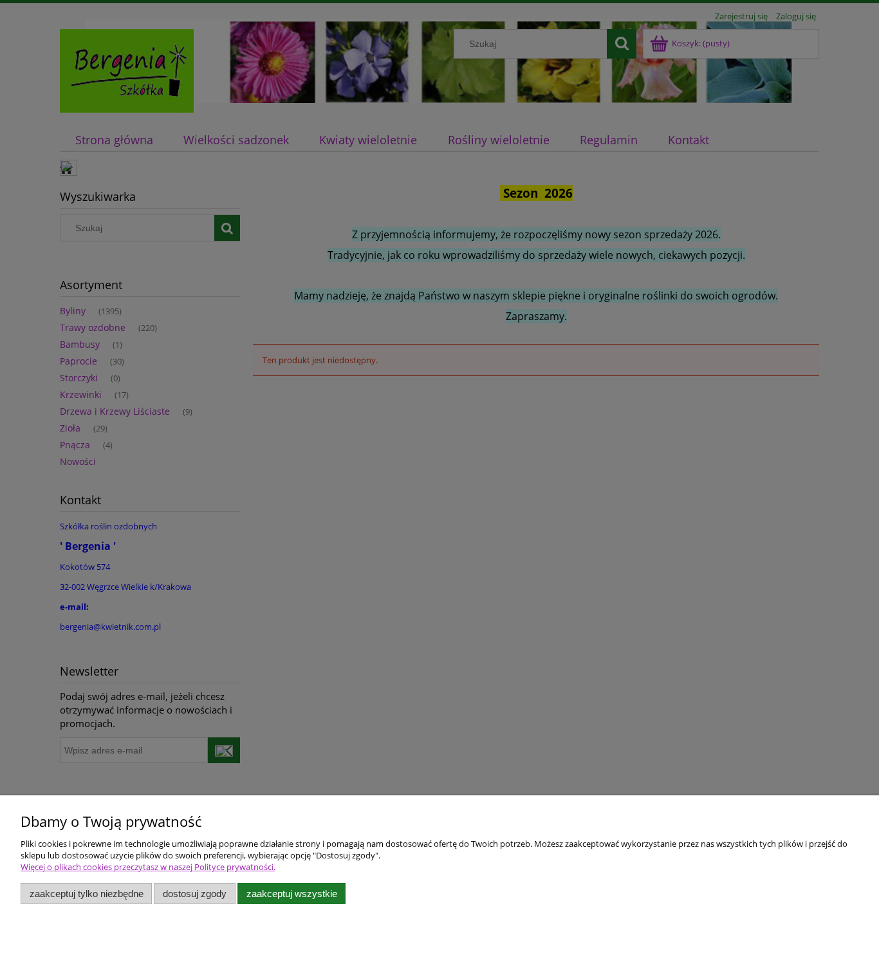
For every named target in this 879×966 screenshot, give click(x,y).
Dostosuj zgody (195, 893)
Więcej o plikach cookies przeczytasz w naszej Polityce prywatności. (148, 867)
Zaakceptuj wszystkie (291, 893)
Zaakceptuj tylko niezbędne (86, 893)
